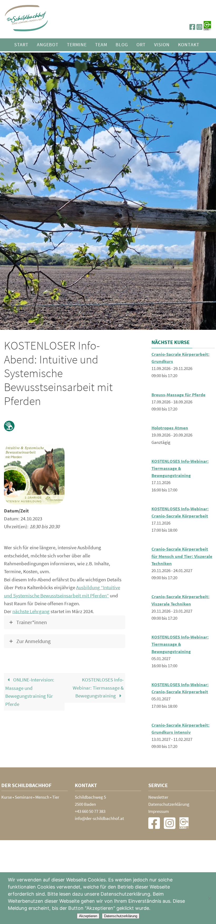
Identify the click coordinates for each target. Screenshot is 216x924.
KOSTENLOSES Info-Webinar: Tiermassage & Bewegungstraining (98, 687)
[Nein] (209, 898)
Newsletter (158, 797)
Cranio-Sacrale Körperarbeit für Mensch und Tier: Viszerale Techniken (181, 556)
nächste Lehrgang (31, 611)
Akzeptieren (88, 916)
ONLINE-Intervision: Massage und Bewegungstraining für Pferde (30, 691)
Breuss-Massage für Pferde (178, 395)
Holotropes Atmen (169, 428)
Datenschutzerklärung (168, 804)
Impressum (158, 811)
